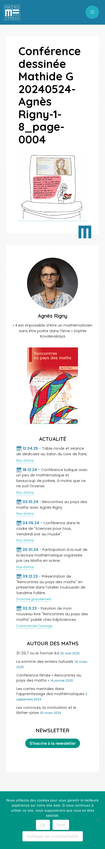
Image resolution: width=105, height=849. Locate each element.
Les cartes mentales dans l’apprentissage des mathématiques (50, 691)
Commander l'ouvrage (34, 626)
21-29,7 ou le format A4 (37, 653)
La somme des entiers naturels (44, 661)
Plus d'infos (25, 460)
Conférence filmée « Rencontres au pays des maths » (48, 678)
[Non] (98, 820)
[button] (92, 12)
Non (61, 824)
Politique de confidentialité (52, 836)
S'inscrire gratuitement (33, 599)
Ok (43, 824)
